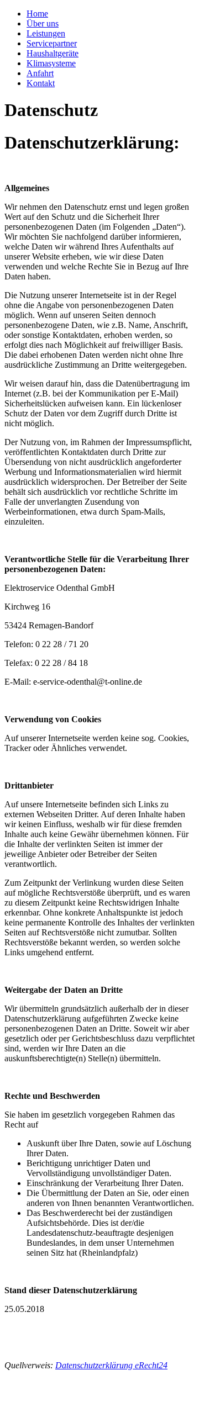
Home (37, 13)
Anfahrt (40, 73)
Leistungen (46, 33)
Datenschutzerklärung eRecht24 (111, 1365)
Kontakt (41, 83)
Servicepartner (52, 43)
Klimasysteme (51, 63)
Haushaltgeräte (52, 53)
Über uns (43, 23)
